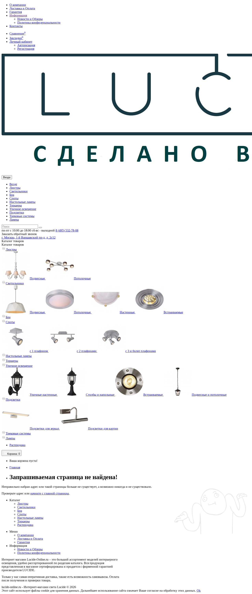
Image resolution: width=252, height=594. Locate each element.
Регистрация (25, 48)
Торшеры (15, 205)
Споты (14, 198)
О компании (17, 4)
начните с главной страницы (49, 493)
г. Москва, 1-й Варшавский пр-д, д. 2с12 (29, 237)
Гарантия (15, 12)
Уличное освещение (22, 209)
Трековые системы (21, 216)
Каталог (13, 244)
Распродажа (17, 445)
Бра (11, 194)
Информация (18, 15)
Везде (13, 184)
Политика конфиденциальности (38, 22)
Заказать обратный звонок (19, 234)
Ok (199, 590)
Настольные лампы (22, 202)
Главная (14, 467)
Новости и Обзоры (30, 19)
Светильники (18, 191)
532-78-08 (67, 230)
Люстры (14, 187)
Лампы (14, 219)
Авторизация (26, 45)
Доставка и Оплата (22, 8)
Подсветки (16, 212)
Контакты (16, 26)
